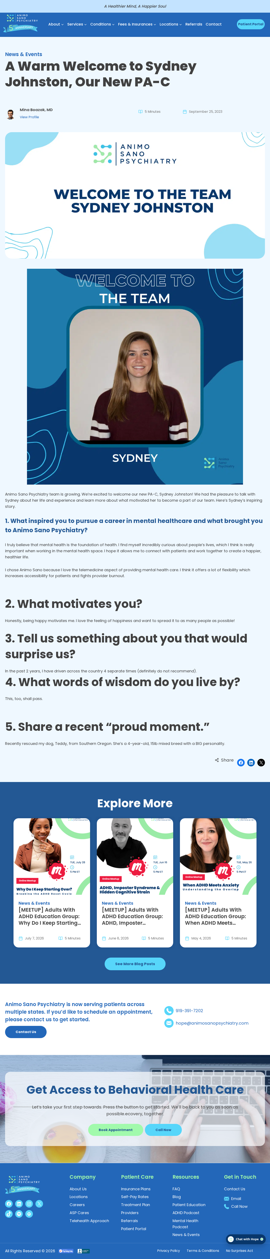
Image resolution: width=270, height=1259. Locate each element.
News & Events (23, 54)
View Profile (29, 117)
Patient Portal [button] (250, 24)
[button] (163, 1130)
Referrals (193, 24)
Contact (214, 24)
